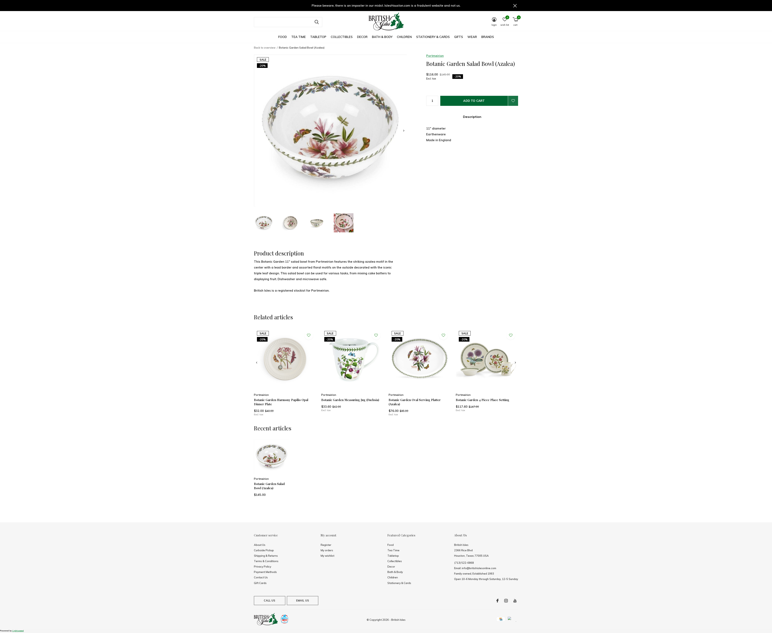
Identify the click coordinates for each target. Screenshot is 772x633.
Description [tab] (472, 117)
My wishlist (327, 555)
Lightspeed (18, 630)
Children (404, 37)
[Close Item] (515, 5)
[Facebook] (497, 600)
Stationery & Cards (433, 37)
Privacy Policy (262, 566)
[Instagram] (506, 600)
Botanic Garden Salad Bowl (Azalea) (269, 486)
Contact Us (261, 577)
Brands (487, 37)
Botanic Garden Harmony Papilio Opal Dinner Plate (281, 402)
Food (282, 37)
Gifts (458, 37)
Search (316, 22)
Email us (302, 600)
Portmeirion (435, 56)
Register (326, 544)
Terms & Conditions (266, 561)
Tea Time (298, 37)
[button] (264, 222)
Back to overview (264, 47)
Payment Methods (265, 572)
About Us (259, 544)
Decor (362, 37)
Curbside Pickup (264, 550)
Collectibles (342, 37)
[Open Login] (513, 101)
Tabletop (318, 37)
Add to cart (474, 101)
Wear (472, 37)
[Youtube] (514, 600)
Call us (269, 600)
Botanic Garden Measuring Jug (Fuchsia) (350, 400)
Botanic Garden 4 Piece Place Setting (482, 400)
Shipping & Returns (266, 555)
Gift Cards (260, 583)
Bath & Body (382, 37)
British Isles (398, 619)
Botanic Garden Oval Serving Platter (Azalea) (415, 402)
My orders (327, 550)
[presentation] (404, 130)
